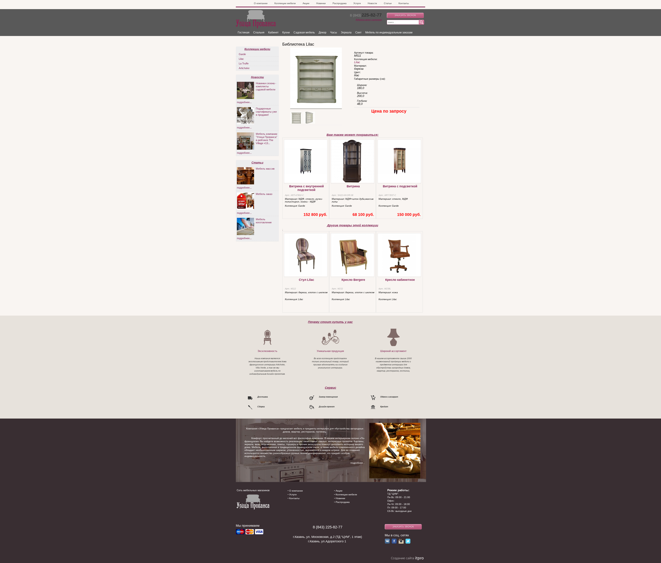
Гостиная (243, 32)
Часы (333, 32)
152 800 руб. (315, 214)
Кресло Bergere (353, 280)
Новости (372, 3)
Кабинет (273, 32)
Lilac (357, 62)
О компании (260, 3)
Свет (358, 32)
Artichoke (244, 68)
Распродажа (340, 3)
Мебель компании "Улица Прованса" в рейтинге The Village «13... (266, 138)
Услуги (357, 3)
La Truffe (244, 63)
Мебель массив (265, 168)
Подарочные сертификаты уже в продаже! (266, 111)
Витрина (353, 186)
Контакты (403, 3)
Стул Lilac (306, 280)
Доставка (262, 397)
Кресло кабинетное (400, 280)
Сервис (330, 387)
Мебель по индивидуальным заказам (388, 32)
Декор (322, 32)
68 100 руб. (363, 214)
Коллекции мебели (285, 3)
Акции (306, 3)
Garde (242, 54)
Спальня (258, 32)
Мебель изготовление (264, 221)
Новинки (321, 3)
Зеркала (346, 32)
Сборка (261, 406)
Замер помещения (328, 397)
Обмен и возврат (389, 397)
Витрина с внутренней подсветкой (306, 188)
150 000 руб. (409, 214)
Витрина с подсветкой (400, 186)
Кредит (384, 406)
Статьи (388, 3)
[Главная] (256, 27)
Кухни (286, 32)
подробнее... (244, 102)
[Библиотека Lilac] (316, 107)
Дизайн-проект (327, 406)
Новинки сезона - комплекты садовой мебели (266, 86)
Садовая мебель (304, 32)
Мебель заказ (264, 193)
